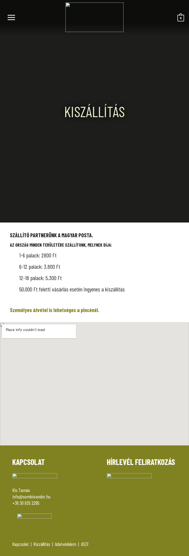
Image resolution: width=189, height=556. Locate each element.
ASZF (85, 544)
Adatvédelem (65, 544)
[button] (33, 18)
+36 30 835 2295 (25, 503)
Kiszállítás (41, 544)
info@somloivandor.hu (31, 496)
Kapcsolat (20, 544)
